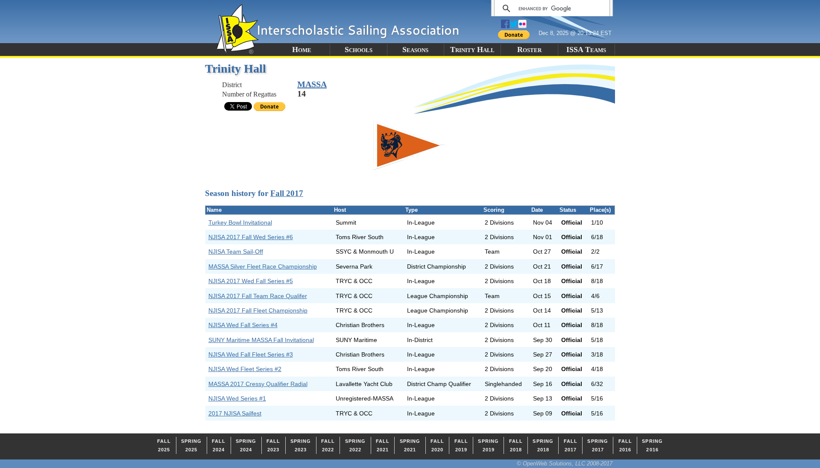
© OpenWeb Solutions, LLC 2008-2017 (564, 463)
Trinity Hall (472, 49)
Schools (358, 49)
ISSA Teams (586, 49)
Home (301, 49)
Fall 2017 (286, 193)
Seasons (415, 49)
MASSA (312, 84)
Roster (529, 49)
